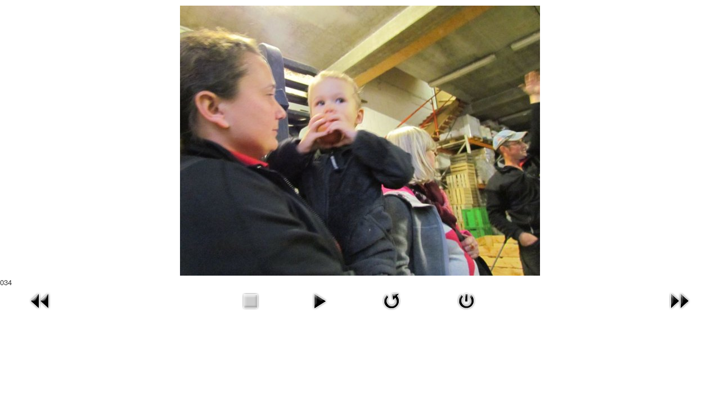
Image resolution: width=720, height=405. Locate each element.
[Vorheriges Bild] (40, 299)
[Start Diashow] (319, 299)
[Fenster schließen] (466, 299)
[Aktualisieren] (391, 299)
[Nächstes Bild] (679, 299)
